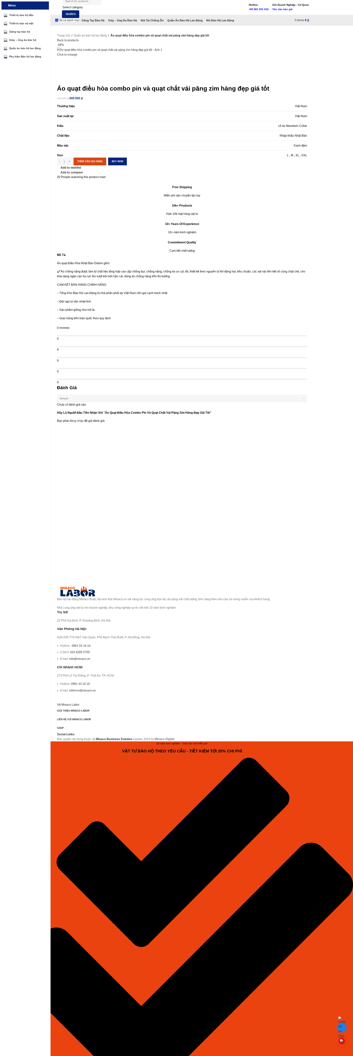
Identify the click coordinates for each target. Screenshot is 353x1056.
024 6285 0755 (80, 652)
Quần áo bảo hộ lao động (90, 35)
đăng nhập (76, 420)
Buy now (117, 161)
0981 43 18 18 (80, 683)
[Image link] (77, 591)
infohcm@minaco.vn (82, 690)
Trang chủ (63, 35)
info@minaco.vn (79, 658)
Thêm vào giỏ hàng (90, 161)
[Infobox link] (182, 13)
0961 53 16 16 (80, 645)
